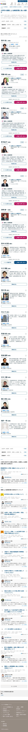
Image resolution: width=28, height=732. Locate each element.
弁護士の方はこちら (22, 1)
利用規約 (18, 708)
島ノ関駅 (13, 46)
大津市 (16, 44)
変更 (25, 21)
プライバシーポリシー (21, 710)
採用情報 (5, 725)
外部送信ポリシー (20, 712)
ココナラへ (4, 1)
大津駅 (4, 368)
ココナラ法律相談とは (8, 707)
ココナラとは (6, 712)
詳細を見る (14, 284)
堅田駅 (4, 257)
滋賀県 (12, 44)
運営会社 (5, 723)
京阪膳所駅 (5, 390)
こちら (10, 35)
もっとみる (14, 686)
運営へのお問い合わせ (8, 716)
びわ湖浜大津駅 (6, 411)
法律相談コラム (6, 710)
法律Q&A (5, 708)
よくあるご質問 (6, 714)
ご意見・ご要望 (19, 707)
